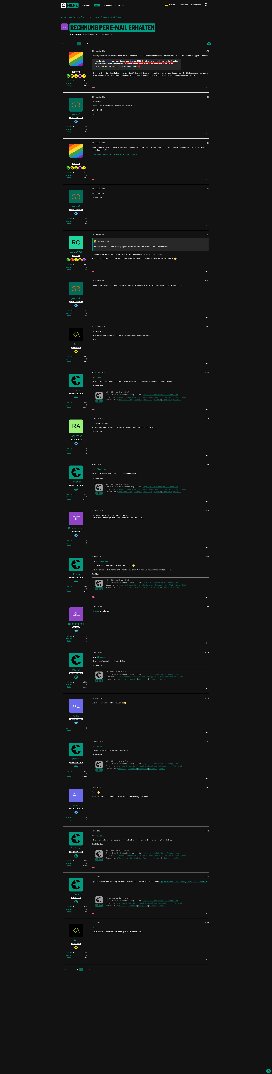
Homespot (157, 677)
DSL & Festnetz (174, 397)
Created (137, 399)
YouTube (176, 399)
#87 (207, 326)
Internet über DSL (169, 677)
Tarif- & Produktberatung (143, 397)
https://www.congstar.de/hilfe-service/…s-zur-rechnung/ (113, 154)
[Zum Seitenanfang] (268, 1071)
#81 (207, 51)
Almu (100, 746)
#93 (207, 606)
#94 (207, 652)
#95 (207, 698)
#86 (207, 281)
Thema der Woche (125, 399)
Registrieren (196, 5)
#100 (207, 923)
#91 (207, 510)
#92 (207, 556)
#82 (207, 97)
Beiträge (69, 86)
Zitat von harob (103, 241)
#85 (207, 235)
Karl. (100, 377)
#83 (207, 143)
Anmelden (184, 5)
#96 (207, 741)
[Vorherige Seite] (63, 43)
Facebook (146, 399)
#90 (207, 464)
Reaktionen (69, 81)
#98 (207, 831)
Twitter (156, 399)
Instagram (166, 399)
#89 (207, 418)
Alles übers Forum (124, 903)
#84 (207, 189)
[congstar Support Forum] (70, 5)
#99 (207, 877)
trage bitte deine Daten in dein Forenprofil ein (160, 394)
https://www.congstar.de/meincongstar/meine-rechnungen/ (182, 881)
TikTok (161, 679)
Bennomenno (102, 561)
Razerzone (102, 469)
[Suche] (206, 4)
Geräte (180, 677)
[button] (171, 4)
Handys (184, 397)
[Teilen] (209, 43)
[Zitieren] (207, 87)
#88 (207, 372)
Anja (95, 927)
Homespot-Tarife (161, 397)
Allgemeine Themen (125, 397)
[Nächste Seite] (87, 43)
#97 (207, 787)
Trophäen (69, 83)
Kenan (96, 611)
